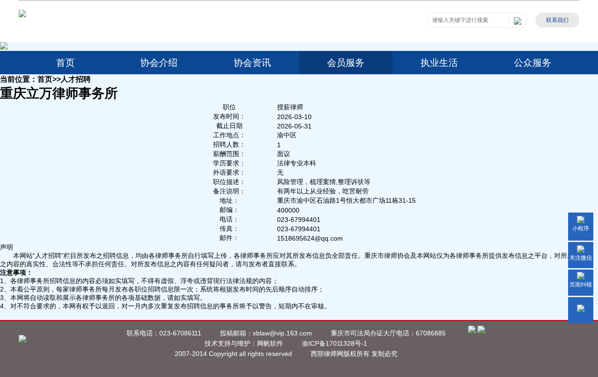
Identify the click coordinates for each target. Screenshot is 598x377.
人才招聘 (76, 79)
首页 (65, 62)
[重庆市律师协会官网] (22, 15)
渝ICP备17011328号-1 (334, 343)
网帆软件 (270, 343)
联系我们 (557, 20)
